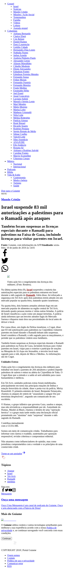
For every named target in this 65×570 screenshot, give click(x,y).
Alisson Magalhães (22, 63)
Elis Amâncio (19, 145)
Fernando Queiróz (22, 82)
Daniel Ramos (20, 41)
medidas (11, 481)
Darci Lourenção (21, 44)
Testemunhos (19, 17)
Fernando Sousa (21, 77)
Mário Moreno (20, 107)
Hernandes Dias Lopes (24, 50)
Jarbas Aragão (20, 55)
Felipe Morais (19, 79)
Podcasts (11, 169)
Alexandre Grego (21, 60)
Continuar (6, 538)
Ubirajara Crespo (21, 158)
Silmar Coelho (20, 134)
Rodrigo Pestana (21, 128)
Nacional (17, 164)
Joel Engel (18, 93)
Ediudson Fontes (21, 71)
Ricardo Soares (20, 126)
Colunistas (12, 31)
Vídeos (16, 22)
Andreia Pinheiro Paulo (24, 58)
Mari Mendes (19, 104)
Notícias (17, 9)
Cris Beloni (18, 39)
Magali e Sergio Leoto (24, 101)
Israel (15, 6)
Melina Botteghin (21, 118)
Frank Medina (20, 88)
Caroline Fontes (20, 153)
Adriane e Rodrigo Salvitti (25, 150)
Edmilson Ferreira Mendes (26, 74)
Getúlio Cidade (20, 47)
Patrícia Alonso (20, 120)
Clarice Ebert (19, 36)
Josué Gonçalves (21, 96)
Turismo (17, 183)
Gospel (10, 3)
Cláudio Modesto (21, 66)
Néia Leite (18, 115)
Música (10, 161)
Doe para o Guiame (10, 191)
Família (16, 20)
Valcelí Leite (19, 137)
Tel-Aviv (11, 476)
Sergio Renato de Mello (24, 131)
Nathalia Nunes (20, 52)
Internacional (19, 166)
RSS (9, 566)
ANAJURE (19, 142)
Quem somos (13, 555)
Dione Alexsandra (22, 69)
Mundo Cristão (20, 12)
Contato (11, 558)
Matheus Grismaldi (22, 112)
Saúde (16, 185)
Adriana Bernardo (22, 33)
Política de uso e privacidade (20, 560)
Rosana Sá (18, 147)
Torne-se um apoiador (11, 453)
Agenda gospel (20, 28)
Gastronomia (19, 177)
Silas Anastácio (20, 139)
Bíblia (10, 172)
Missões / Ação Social (23, 14)
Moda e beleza (20, 180)
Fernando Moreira (22, 85)
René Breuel (19, 123)
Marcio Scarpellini (22, 156)
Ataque (10, 470)
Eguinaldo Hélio (21, 90)
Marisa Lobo (19, 109)
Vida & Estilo (13, 175)
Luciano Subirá (20, 98)
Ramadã (30, 295)
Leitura (16, 25)
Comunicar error (15, 563)
